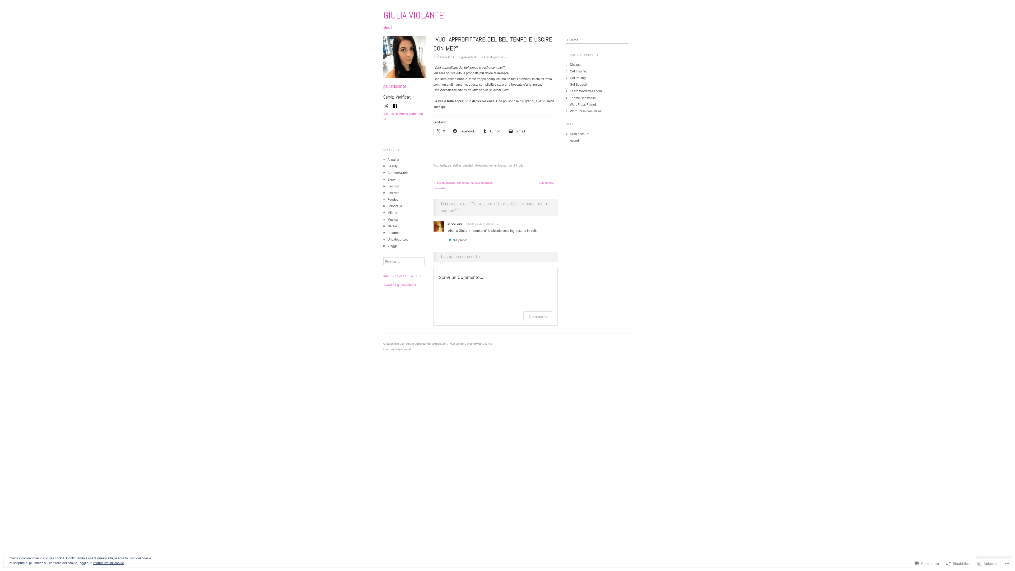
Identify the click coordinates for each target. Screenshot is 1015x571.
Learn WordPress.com (586, 91)
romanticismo (497, 165)
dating (457, 165)
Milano (392, 212)
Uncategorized (493, 57)
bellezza (445, 165)
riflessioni (481, 165)
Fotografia (394, 206)
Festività (393, 192)
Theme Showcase (583, 97)
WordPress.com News (586, 111)
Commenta (538, 316)
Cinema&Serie (398, 172)
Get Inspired (578, 71)
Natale (392, 226)
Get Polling (578, 77)
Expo (391, 179)
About (387, 27)
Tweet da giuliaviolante (399, 285)
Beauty (392, 166)
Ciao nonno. (548, 182)
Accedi (575, 140)
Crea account (579, 133)
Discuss (575, 64)
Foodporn (394, 199)
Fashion (393, 186)
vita (521, 165)
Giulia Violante (413, 15)
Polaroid (393, 232)
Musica (392, 219)
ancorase (454, 223)
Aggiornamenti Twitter (402, 276)
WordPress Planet (583, 104)
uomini (513, 165)
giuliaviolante (469, 57)
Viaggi (392, 245)
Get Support (578, 84)
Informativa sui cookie (108, 562)
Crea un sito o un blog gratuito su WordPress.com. (415, 343)
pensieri (468, 165)
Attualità (393, 159)
